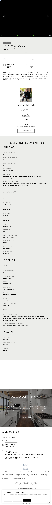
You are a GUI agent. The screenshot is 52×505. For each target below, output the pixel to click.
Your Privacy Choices (26, 503)
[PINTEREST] (35, 483)
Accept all (27, 500)
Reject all (8, 500)
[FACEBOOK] (17, 483)
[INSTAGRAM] (20, 483)
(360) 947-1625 (26, 116)
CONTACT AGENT (26, 130)
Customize (17, 500)
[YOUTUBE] (27, 483)
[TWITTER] (31, 483)
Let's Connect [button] (26, 417)
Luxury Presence (30, 488)
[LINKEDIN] (24, 483)
